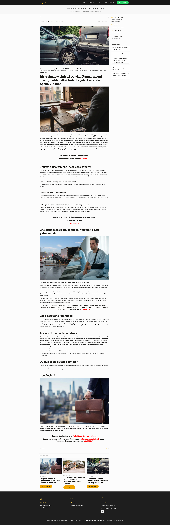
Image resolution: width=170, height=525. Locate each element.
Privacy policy (66, 522)
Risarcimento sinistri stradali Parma (92, 11)
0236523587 (84, 159)
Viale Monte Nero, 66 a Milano (84, 436)
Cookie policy (74, 522)
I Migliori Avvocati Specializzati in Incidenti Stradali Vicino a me (50, 481)
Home (70, 11)
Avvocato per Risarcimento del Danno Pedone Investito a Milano (120, 75)
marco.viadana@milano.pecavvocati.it (92, 520)
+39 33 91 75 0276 (115, 39)
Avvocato (77, 11)
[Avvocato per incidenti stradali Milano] (43, 2)
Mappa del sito (83, 522)
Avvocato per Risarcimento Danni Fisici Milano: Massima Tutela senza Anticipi (74, 480)
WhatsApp (123, 2)
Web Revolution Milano (101, 522)
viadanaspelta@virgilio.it (89, 439)
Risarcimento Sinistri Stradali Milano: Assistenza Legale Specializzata (98, 481)
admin (50, 21)
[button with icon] (102, 511)
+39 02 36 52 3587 (116, 33)
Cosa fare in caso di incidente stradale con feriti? (120, 48)
